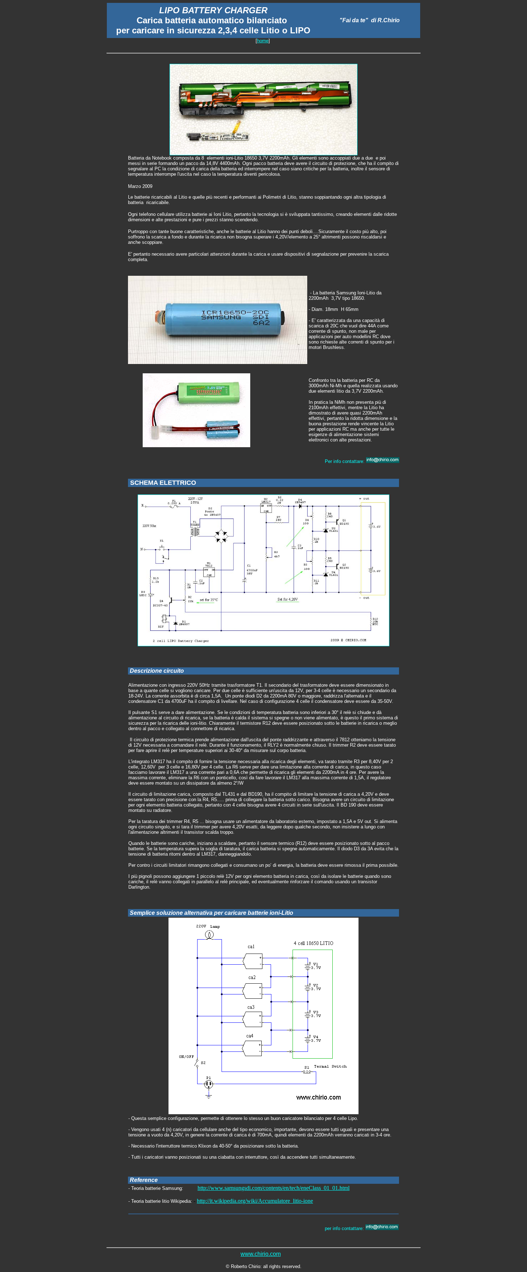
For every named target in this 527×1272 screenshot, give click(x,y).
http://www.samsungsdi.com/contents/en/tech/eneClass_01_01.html (274, 1188)
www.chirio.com (261, 1254)
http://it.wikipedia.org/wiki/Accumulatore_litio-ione (255, 1201)
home (263, 40)
